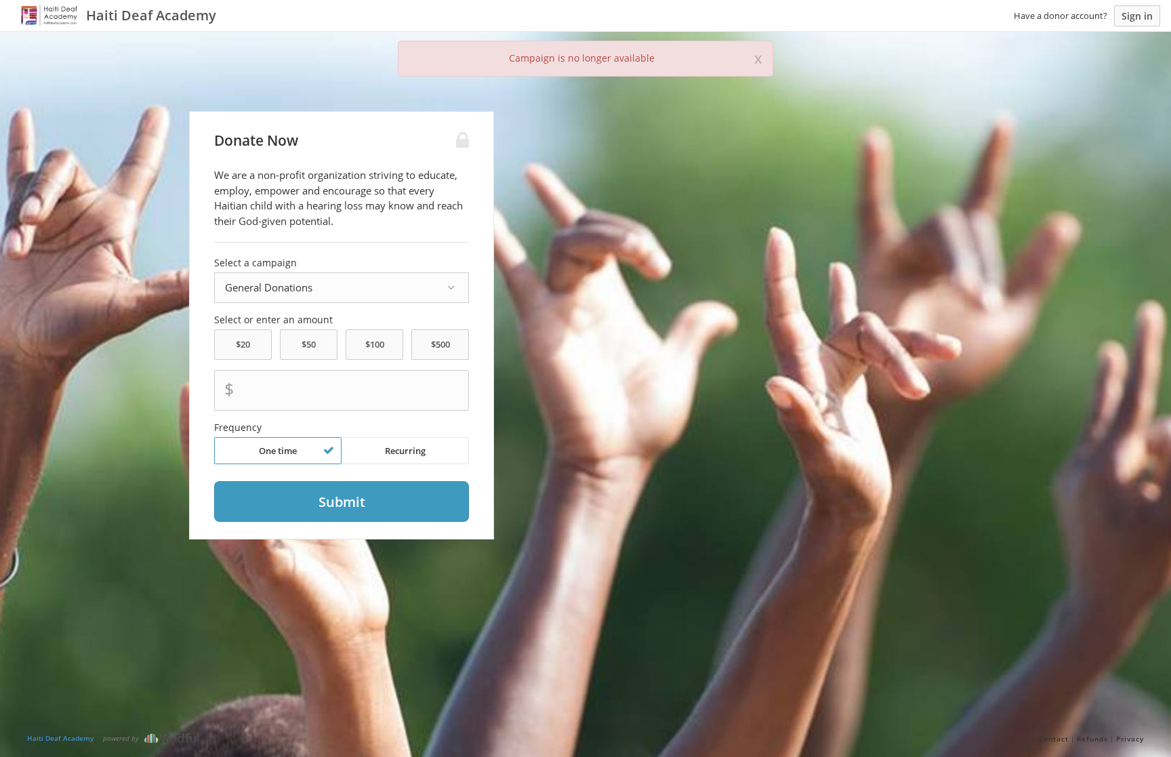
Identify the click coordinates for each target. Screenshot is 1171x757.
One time (278, 451)
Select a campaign (255, 263)
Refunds (1092, 738)
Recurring (405, 451)
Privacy (1130, 738)
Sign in (1137, 15)
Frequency (238, 428)
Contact (1054, 738)
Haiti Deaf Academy (60, 738)
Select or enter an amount (273, 320)
